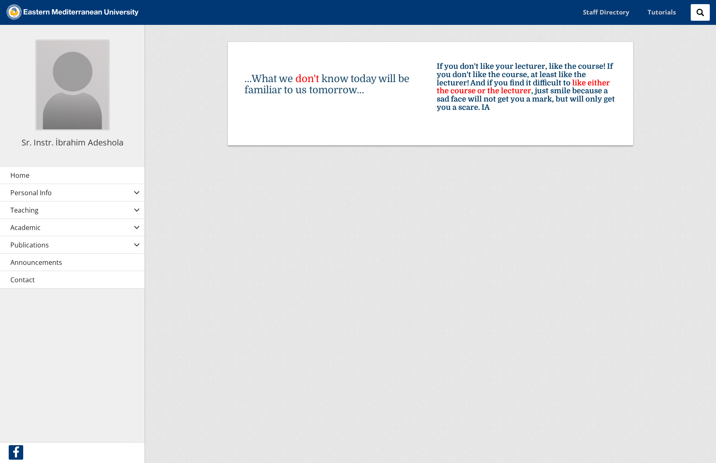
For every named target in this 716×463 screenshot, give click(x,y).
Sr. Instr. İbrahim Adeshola (72, 142)
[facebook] (16, 452)
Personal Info (31, 192)
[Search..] (700, 12)
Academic (25, 227)
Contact (22, 279)
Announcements (36, 262)
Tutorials (662, 12)
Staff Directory (606, 12)
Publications (29, 245)
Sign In (134, 447)
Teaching (24, 210)
